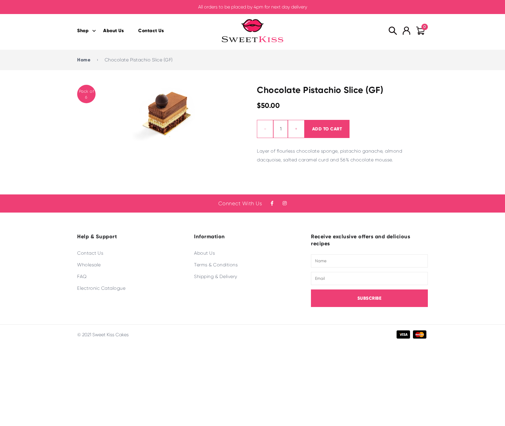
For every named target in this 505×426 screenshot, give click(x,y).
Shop (83, 30)
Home (83, 60)
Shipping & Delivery (215, 276)
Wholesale (89, 265)
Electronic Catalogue (101, 288)
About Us (113, 30)
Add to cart (327, 129)
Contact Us (151, 30)
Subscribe (369, 298)
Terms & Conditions (216, 265)
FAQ (82, 276)
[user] (406, 31)
